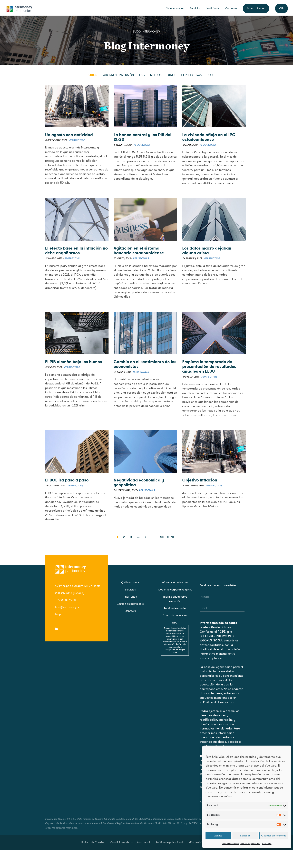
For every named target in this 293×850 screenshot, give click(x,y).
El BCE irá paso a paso (67, 480)
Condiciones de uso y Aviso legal (130, 842)
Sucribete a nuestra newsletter (218, 585)
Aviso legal (266, 843)
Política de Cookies (92, 842)
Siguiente (168, 537)
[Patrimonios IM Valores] (19, 8)
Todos (92, 75)
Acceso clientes (256, 8)
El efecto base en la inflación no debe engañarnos (76, 250)
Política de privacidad (250, 843)
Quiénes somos (175, 8)
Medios (155, 75)
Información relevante (175, 582)
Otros (171, 75)
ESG (142, 75)
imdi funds (213, 8)
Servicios (195, 8)
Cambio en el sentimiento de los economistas (145, 364)
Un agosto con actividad (69, 134)
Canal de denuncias (175, 615)
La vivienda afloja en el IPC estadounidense (208, 137)
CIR (281, 8)
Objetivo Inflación (199, 480)
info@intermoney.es (67, 607)
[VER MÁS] (77, 106)
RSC (210, 75)
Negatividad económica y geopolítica (139, 482)
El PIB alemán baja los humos (73, 361)
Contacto (231, 8)
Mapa (59, 614)
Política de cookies (230, 843)
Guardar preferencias (273, 835)
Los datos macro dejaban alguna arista (206, 250)
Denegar (245, 835)
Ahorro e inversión (118, 75)
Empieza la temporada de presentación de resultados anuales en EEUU (209, 366)
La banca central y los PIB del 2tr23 (142, 137)
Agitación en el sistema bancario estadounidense (139, 250)
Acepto (218, 835)
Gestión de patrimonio (130, 604)
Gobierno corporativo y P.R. (175, 589)
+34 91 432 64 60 (65, 600)
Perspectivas (191, 75)
